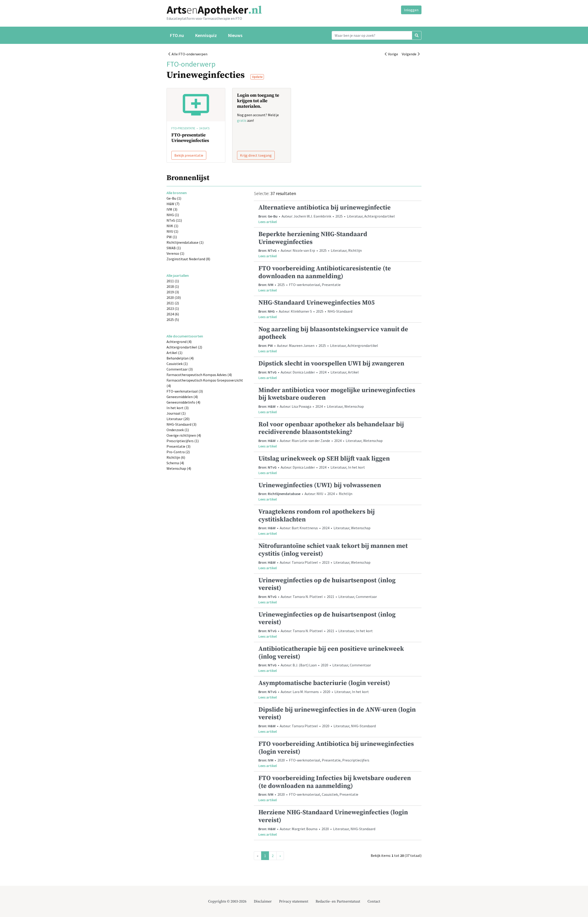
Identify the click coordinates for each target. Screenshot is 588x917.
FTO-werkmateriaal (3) (185, 391)
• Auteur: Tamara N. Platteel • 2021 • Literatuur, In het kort (327, 625)
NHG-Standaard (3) (181, 424)
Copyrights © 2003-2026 (227, 901)
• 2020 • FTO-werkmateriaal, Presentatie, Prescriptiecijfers (336, 754)
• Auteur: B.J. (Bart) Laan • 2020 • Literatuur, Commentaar (331, 659)
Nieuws (235, 35)
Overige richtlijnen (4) (184, 435)
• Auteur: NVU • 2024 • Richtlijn (319, 491)
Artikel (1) (174, 352)
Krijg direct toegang (256, 155)
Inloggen (411, 10)
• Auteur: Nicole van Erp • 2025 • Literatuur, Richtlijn (312, 244)
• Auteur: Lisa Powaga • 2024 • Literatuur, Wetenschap (336, 400)
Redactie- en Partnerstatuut (338, 901)
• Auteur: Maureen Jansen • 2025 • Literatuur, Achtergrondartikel (333, 339)
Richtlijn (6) (176, 457)
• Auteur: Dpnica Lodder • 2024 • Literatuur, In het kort (324, 465)
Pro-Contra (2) (178, 452)
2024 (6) (173, 314)
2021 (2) (173, 303)
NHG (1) (173, 214)
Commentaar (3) (180, 369)
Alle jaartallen (178, 275)
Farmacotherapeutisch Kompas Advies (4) (199, 374)
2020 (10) (174, 297)
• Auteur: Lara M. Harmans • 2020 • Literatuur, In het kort (324, 689)
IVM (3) (172, 209)
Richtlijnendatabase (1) (185, 242)
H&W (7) (173, 203)
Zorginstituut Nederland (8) (188, 259)
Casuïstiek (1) (177, 363)
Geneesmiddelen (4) (182, 396)
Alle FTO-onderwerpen (188, 54)
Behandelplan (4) (180, 358)
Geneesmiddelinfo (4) (183, 402)
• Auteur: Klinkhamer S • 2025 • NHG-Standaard (316, 309)
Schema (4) (175, 463)
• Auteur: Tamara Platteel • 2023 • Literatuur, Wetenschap (333, 556)
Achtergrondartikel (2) (184, 347)
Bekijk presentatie (188, 155)
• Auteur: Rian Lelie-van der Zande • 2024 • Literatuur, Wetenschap (331, 434)
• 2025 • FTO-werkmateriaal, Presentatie (324, 278)
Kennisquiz (206, 35)
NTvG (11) (174, 220)
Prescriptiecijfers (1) (183, 441)
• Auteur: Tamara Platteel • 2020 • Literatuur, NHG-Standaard (337, 720)
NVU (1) (172, 231)
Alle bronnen (177, 192)
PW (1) (172, 237)
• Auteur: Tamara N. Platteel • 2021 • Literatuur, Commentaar (327, 590)
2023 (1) (173, 308)
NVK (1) (172, 226)
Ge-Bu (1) (174, 198)
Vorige (392, 54)
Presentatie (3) (178, 446)
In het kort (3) (178, 407)
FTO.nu (177, 35)
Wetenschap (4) (179, 468)
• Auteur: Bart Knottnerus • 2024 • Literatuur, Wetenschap (316, 522)
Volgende (410, 54)
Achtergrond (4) (179, 341)
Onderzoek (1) (178, 429)
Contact (374, 901)
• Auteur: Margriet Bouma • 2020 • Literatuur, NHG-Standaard (333, 822)
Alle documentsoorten (185, 336)
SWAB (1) (174, 248)
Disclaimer (263, 901)
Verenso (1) (175, 253)
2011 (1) (173, 281)
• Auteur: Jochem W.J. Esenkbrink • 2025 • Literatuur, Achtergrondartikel (326, 214)
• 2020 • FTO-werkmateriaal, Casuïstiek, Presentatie (334, 788)
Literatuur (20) (178, 418)
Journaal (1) (176, 413)
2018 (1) (173, 286)
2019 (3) (173, 292)
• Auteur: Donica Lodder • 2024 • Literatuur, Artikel (331, 369)
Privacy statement (293, 901)
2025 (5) (173, 319)
